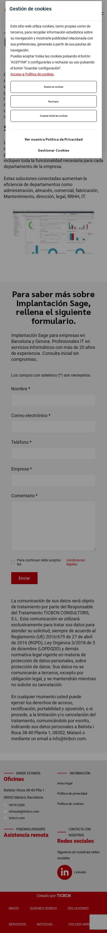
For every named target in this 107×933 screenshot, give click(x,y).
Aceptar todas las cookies (53, 115)
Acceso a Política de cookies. (32, 74)
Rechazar (53, 101)
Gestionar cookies (53, 86)
